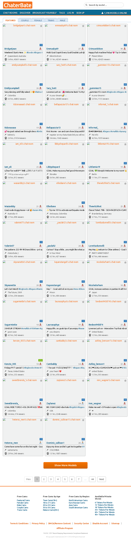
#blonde (82, 289)
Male (62, 20)
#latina (38, 92)
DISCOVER (25, 13)
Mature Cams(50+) (51, 510)
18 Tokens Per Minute (104, 507)
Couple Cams (22, 508)
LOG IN (70, 13)
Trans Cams (22, 510)
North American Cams (78, 500)
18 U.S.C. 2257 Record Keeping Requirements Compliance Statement (65, 533)
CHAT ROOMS (10, 13)
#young (122, 131)
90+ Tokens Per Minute (105, 515)
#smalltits (114, 131)
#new (75, 289)
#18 (32, 328)
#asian (35, 210)
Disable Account (100, 523)
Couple (25, 20)
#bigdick (73, 407)
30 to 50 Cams (49, 508)
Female (38, 20)
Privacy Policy (38, 523)
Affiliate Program (65, 528)
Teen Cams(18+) (50, 500)
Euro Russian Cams (77, 503)
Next (101, 479)
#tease (81, 328)
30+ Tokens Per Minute (105, 510)
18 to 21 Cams (49, 503)
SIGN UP (80, 13)
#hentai (39, 289)
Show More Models (65, 465)
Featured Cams (23, 500)
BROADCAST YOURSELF (45, 13)
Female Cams (22, 503)
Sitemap (115, 523)
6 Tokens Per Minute (103, 503)
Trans (51, 20)
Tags (62, 13)
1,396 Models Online (115, 13)
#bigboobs (112, 92)
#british (40, 131)
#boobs (30, 52)
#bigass (37, 52)
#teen (36, 328)
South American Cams (78, 508)
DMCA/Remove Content (59, 523)
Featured (10, 20)
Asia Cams (73, 505)
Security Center (81, 523)
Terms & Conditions (19, 523)
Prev (28, 479)
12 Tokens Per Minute (104, 505)
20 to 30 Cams (49, 505)
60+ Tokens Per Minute (105, 512)
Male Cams (21, 505)
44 (92, 479)
